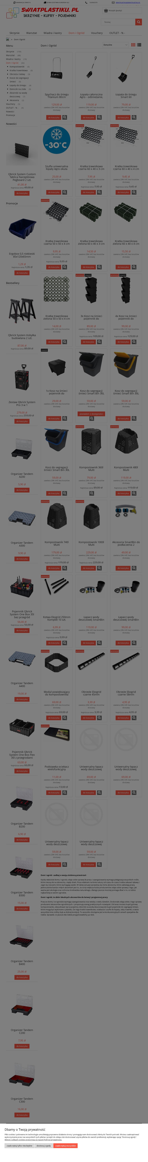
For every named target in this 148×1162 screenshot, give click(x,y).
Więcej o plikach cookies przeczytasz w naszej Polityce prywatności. (33, 1139)
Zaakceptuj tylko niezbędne (19, 1145)
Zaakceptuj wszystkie (65, 1145)
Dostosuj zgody (44, 1145)
